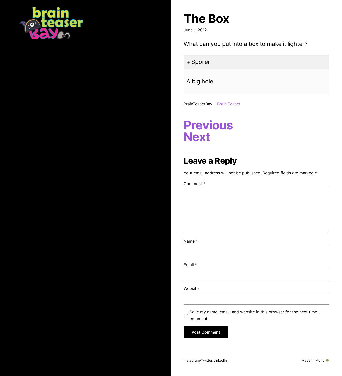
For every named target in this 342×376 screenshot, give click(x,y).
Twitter (206, 360)
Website (191, 288)
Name (191, 241)
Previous (208, 125)
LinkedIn (220, 360)
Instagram (192, 360)
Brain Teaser (228, 104)
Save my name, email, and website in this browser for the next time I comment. (254, 315)
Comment (194, 183)
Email (190, 264)
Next (197, 137)
